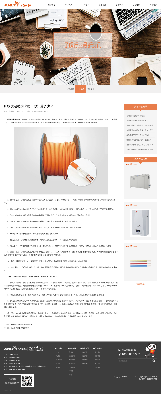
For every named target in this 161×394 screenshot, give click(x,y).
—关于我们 (97, 348)
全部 (57, 352)
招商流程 (84, 363)
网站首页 (51, 5)
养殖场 (70, 352)
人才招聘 (96, 363)
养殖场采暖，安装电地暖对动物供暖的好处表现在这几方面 (140, 125)
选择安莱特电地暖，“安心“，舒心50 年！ (140, 145)
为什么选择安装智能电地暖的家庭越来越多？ (140, 149)
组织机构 (96, 360)
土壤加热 (71, 367)
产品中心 (68, 5)
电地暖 (57, 356)
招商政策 (84, 352)
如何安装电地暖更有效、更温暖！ (138, 140)
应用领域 (102, 5)
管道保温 (71, 363)
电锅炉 (57, 367)
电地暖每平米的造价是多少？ (137, 120)
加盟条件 (84, 360)
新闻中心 (119, 5)
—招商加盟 (84, 348)
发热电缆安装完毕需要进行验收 (138, 135)
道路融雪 (71, 356)
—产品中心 (59, 348)
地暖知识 (90, 89)
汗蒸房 (70, 371)
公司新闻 (70, 89)
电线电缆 (58, 360)
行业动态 (80, 89)
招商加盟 (136, 5)
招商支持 (84, 356)
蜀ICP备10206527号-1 (148, 377)
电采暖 (57, 363)
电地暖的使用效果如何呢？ (136, 116)
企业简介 (96, 352)
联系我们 (96, 367)
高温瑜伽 (71, 360)
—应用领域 (72, 348)
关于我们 (153, 5)
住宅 (70, 375)
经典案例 (85, 5)
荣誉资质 (96, 356)
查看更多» (140, 284)
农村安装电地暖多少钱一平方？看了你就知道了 (140, 130)
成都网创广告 (152, 379)
